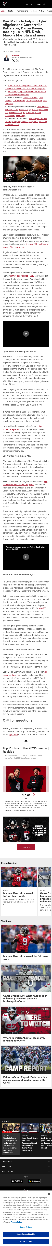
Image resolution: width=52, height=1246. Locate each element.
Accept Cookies (26, 1241)
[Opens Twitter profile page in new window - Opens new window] (17, 60)
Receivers (23, 109)
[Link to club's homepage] (5, 3)
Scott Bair (15, 55)
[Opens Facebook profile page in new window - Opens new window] (13, 60)
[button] (26, 334)
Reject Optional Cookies (26, 1234)
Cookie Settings (26, 1227)
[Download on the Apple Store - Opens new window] (17, 1181)
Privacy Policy (16, 1222)
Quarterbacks (42, 106)
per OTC (41, 608)
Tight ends (33, 109)
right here (13, 734)
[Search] (44, 4)
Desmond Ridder (30, 97)
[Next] (33, 794)
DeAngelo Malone (34, 100)
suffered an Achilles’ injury (22, 276)
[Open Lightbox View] (26, 788)
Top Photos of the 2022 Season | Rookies (26, 749)
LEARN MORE (26, 847)
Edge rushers (28, 112)
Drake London (19, 100)
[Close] (49, 1194)
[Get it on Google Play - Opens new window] (34, 1182)
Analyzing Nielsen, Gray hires (25, 121)
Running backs (11, 109)
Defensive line (15, 112)
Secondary (20, 115)
